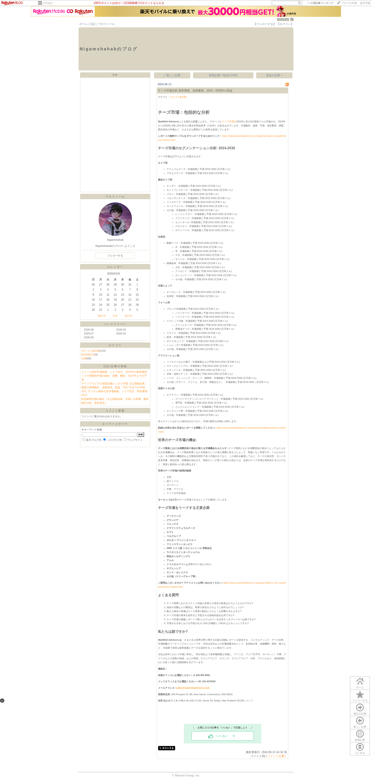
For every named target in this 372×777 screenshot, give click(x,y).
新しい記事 (359, 726)
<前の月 (101, 315)
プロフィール (106, 24)
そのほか (48, 3)
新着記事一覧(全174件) (223, 75)
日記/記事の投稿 (115, 366)
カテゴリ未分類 (90, 350)
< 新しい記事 (172, 75)
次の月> (129, 315)
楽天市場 (365, 3)
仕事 (84, 358)
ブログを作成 (349, 3)
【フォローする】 (265, 24)
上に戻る (360, 753)
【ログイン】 (285, 24)
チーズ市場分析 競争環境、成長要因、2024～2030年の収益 (195, 90)
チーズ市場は (229, 121)
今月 (115, 315)
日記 (93, 24)
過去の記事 (359, 713)
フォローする (360, 700)
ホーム (83, 24)
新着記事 (360, 739)
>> (320, 3)
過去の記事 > (274, 75)
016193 (283, 19)
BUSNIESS (88, 354)
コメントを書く (277, 756)
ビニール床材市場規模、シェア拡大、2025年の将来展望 (114, 371)
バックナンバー (115, 324)
